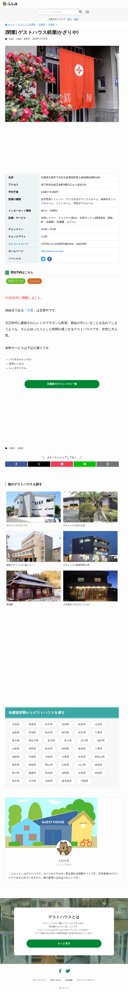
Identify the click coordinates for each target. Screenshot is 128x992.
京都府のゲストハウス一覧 (62, 384)
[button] (16, 464)
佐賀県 (82, 773)
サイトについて (39, 980)
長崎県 (98, 773)
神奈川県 (34, 740)
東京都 (16, 740)
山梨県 (16, 748)
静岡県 (65, 748)
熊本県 (16, 781)
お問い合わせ (55, 980)
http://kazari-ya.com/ (52, 251)
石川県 (84, 740)
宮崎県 (49, 781)
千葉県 (98, 732)
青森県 (32, 724)
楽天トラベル (15, 281)
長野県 (32, 748)
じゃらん (35, 281)
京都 (76, 19)
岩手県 (49, 724)
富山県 (68, 740)
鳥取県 (16, 765)
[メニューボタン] (87, 12)
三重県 (98, 748)
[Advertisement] (62, 149)
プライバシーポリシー (85, 980)
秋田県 (82, 724)
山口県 (82, 765)
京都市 (11, 39)
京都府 (19, 39)
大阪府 (49, 757)
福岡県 (65, 773)
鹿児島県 (67, 781)
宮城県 (65, 724)
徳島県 (98, 765)
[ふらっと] (9, 4)
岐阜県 (49, 748)
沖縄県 (84, 781)
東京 (69, 19)
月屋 (30, 310)
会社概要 (69, 980)
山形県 (98, 724)
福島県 (16, 732)
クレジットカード (18, 244)
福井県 (101, 740)
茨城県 (32, 732)
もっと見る (64, 943)
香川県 (16, 773)
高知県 (49, 773)
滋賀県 (16, 757)
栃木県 (49, 732)
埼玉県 (82, 732)
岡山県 (49, 765)
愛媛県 (32, 773)
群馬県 (65, 732)
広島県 (65, 765)
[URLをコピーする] (107, 464)
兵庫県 (65, 757)
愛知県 (82, 748)
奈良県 (82, 757)
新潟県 (51, 740)
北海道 (16, 724)
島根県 (32, 765)
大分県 (32, 781)
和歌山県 (100, 757)
